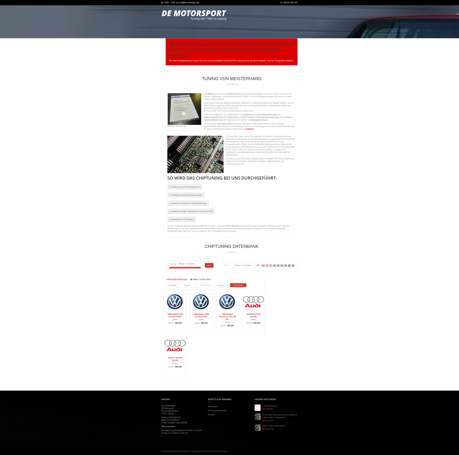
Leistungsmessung (270, 406)
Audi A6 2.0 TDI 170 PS (253, 315)
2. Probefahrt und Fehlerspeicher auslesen (186, 195)
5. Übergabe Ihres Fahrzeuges (181, 219)
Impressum (212, 406)
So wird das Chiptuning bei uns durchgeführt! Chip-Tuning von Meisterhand (280, 416)
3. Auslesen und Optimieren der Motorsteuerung (188, 203)
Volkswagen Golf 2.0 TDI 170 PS (175, 315)
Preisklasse (172, 264)
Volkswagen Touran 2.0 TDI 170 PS (227, 316)
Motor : (202, 279)
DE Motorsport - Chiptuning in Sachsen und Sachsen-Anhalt (201, 451)
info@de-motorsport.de (189, 2)
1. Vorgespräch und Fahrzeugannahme (185, 187)
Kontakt (211, 415)
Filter (209, 265)
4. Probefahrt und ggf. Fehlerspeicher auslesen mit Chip (191, 211)
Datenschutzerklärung (217, 410)
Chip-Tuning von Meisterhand (274, 426)
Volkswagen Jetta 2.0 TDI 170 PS (201, 315)
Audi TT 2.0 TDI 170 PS (175, 359)
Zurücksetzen (238, 285)
